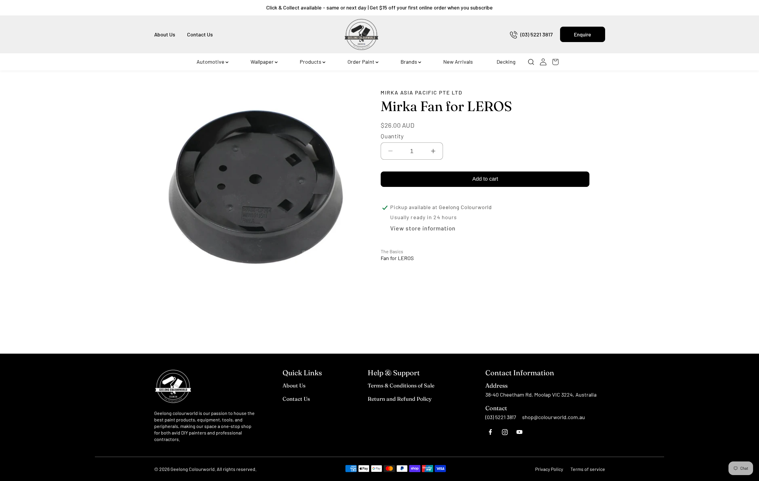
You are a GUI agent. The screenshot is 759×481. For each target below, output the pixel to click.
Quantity (392, 136)
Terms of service (587, 469)
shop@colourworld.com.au (553, 417)
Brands (409, 61)
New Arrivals (458, 61)
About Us (164, 34)
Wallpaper (262, 61)
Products (310, 61)
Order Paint (360, 61)
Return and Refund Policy (400, 398)
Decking (506, 61)
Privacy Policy (549, 469)
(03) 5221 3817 (536, 34)
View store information (422, 228)
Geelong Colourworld (192, 469)
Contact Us (200, 34)
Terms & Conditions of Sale (401, 385)
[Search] (532, 61)
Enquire (582, 34)
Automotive (210, 61)
